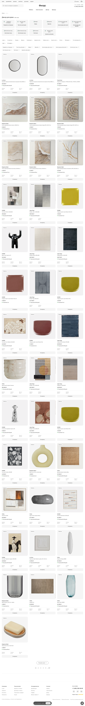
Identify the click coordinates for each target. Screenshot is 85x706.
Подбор (31, 1)
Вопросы (20, 1)
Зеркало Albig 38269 (61, 558)
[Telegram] (77, 691)
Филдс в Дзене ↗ (35, 694)
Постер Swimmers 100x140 (63, 515)
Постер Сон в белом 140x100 (8, 342)
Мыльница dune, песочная (7, 645)
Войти (77, 1)
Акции (15, 694)
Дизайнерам (8, 1)
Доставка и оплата (18, 690)
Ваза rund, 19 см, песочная (35, 472)
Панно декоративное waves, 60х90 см (38, 168)
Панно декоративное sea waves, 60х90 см (11, 168)
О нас (3, 688)
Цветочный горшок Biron (35, 515)
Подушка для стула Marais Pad (63, 298)
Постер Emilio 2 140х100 (7, 211)
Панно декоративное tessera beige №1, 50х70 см (68, 125)
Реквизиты (4, 694)
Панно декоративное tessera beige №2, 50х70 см (40, 125)
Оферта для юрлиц (65, 699)
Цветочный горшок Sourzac (8, 385)
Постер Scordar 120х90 (7, 472)
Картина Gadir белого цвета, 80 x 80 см (38, 558)
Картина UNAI (5, 515)
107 (49, 668)
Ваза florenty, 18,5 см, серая (8, 602)
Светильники (39, 9)
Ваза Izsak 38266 (60, 602)
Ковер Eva (32, 602)
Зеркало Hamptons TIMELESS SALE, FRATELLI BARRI (68, 81)
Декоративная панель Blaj (63, 472)
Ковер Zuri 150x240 (61, 385)
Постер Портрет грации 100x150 (9, 558)
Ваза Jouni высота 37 (6, 255)
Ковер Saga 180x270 (34, 298)
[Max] (73, 691)
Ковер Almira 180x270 (34, 428)
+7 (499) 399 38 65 (78, 6)
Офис (3, 1)
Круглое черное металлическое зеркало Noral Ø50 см (13, 81)
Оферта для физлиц (56, 699)
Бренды (54, 9)
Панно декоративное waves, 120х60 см (10, 125)
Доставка (26, 1)
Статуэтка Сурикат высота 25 (8, 428)
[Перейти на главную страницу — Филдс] (42, 6)
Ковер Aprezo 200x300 (34, 255)
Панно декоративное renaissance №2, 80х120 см (68, 168)
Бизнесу (15, 1)
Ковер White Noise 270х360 (63, 342)
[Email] (81, 691)
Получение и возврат (19, 692)
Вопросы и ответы (18, 688)
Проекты (4, 690)
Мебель (31, 9)
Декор (47, 9)
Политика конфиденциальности (76, 699)
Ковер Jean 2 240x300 (34, 211)
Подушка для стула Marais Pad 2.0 (64, 211)
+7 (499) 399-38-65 (77, 688)
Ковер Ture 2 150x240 (34, 385)
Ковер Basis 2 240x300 (62, 255)
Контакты (4, 692)
